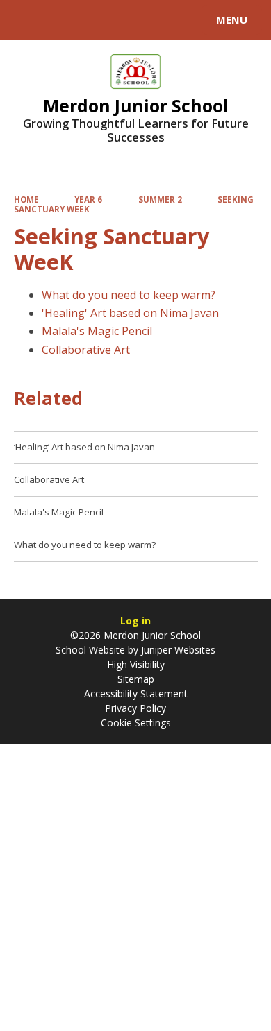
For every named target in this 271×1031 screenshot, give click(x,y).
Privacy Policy (135, 708)
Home (26, 199)
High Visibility (136, 664)
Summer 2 (160, 199)
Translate (116, 22)
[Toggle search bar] (26, 20)
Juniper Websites (176, 649)
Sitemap (135, 678)
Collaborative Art (86, 349)
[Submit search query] (169, 18)
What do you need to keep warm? (128, 295)
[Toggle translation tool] (61, 20)
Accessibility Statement (136, 693)
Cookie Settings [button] (136, 722)
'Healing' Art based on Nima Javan (130, 313)
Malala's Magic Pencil (97, 331)
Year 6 (88, 199)
